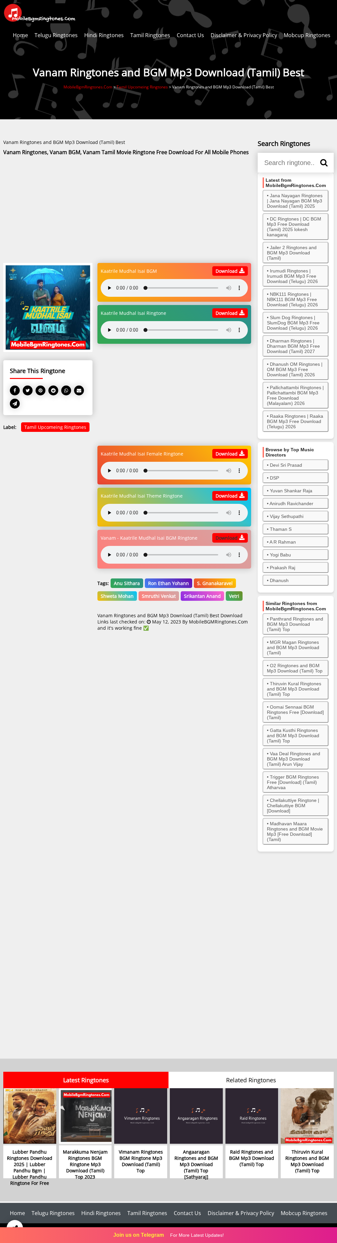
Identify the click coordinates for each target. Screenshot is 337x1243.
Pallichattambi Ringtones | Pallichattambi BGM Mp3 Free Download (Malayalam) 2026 (295, 395)
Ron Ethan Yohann (168, 583)
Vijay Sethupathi (286, 516)
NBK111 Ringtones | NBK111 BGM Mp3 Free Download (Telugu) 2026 (292, 299)
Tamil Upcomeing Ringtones (55, 427)
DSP (274, 478)
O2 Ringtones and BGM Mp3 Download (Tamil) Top (295, 668)
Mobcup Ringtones (307, 35)
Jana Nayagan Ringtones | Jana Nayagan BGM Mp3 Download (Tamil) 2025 (295, 201)
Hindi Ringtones (104, 35)
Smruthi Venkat (159, 596)
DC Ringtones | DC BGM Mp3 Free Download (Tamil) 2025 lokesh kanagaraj (294, 226)
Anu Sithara (127, 583)
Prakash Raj (282, 567)
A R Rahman (283, 542)
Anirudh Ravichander (291, 503)
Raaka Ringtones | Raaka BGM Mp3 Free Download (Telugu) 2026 (295, 421)
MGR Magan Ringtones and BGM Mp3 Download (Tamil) (293, 647)
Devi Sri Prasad (286, 465)
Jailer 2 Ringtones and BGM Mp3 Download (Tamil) (292, 253)
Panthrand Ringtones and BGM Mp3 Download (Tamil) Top (295, 624)
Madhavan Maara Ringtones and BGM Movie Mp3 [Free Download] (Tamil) (295, 831)
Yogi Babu (280, 554)
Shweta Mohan (117, 596)
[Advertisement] (127, 210)
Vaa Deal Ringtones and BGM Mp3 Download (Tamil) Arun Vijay (293, 759)
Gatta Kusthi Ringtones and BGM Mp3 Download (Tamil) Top (293, 735)
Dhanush (279, 580)
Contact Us (190, 35)
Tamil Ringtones (150, 35)
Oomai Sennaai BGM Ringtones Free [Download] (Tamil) (295, 712)
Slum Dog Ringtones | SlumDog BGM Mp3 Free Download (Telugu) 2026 (293, 323)
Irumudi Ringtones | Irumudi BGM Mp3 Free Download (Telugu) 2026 (292, 276)
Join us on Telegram (138, 1235)
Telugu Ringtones (56, 35)
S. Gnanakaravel (215, 583)
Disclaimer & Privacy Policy (244, 35)
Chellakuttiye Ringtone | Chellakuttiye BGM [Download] (293, 805)
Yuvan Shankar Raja (291, 490)
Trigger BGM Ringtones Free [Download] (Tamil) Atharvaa (293, 782)
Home (20, 35)
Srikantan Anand (202, 596)
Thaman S (281, 529)
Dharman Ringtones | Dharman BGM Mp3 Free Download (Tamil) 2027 (293, 346)
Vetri (234, 596)
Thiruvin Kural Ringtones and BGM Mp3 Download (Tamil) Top (294, 689)
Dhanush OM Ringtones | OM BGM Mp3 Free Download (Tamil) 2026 (295, 369)
